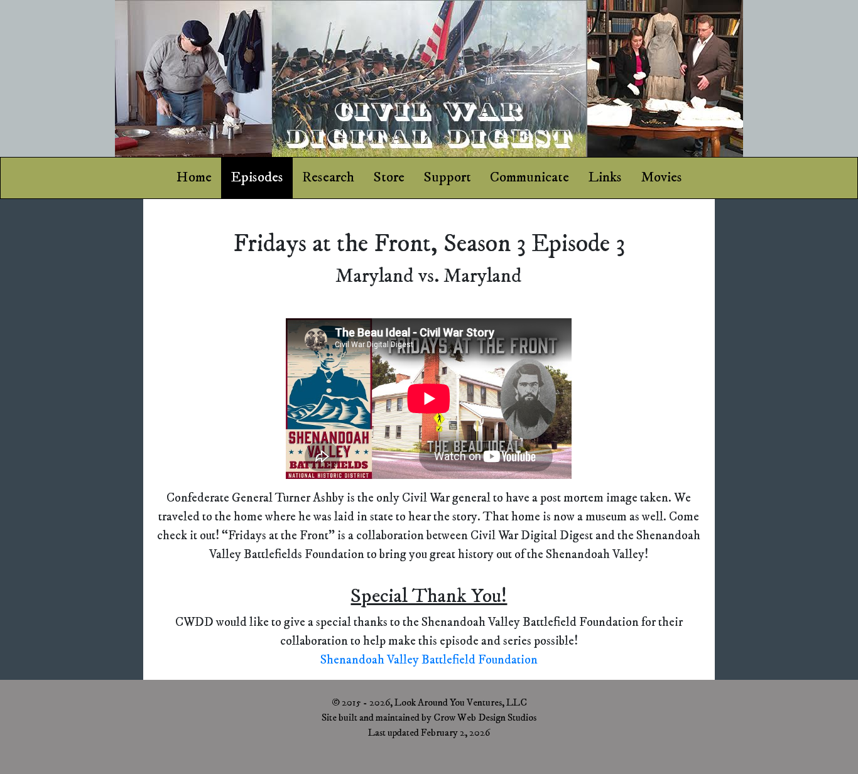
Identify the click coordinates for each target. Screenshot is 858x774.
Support (447, 177)
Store (389, 177)
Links (605, 177)
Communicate (529, 177)
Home (194, 177)
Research (328, 177)
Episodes (257, 177)
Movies (661, 177)
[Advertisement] (71, 400)
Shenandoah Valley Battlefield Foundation (429, 660)
